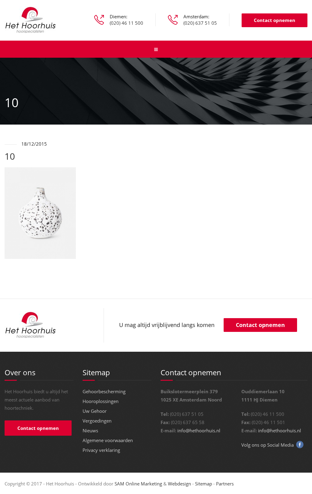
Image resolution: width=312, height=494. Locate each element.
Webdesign (179, 484)
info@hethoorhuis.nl (198, 430)
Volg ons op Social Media (267, 445)
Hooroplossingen (101, 401)
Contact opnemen (274, 20)
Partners (225, 484)
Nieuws (90, 430)
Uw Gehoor (95, 411)
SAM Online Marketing (138, 484)
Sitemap (203, 484)
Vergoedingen (97, 421)
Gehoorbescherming (104, 391)
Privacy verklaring (101, 450)
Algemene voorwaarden (108, 440)
